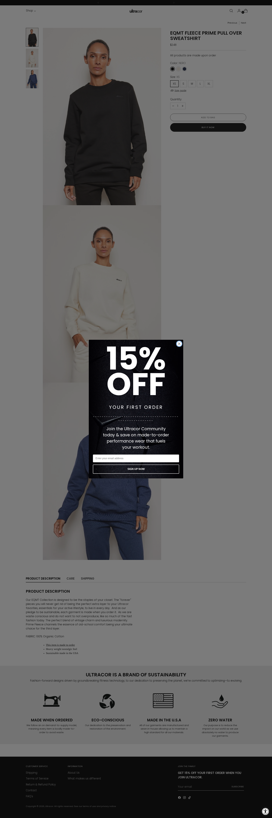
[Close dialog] (179, 344)
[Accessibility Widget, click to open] (265, 811)
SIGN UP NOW (136, 469)
